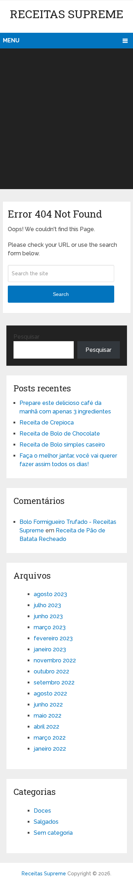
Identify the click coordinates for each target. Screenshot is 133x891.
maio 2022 (47, 715)
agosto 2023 (50, 594)
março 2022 (50, 737)
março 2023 (50, 627)
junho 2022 (48, 704)
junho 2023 (48, 616)
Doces (42, 810)
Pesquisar (26, 336)
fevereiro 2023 (53, 638)
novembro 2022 (55, 660)
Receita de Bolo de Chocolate (60, 433)
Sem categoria (53, 832)
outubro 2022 (51, 671)
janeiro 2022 (50, 748)
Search (61, 294)
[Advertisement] (66, 119)
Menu (11, 40)
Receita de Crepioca (47, 422)
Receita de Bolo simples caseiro (62, 444)
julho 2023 (47, 605)
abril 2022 (46, 726)
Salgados (46, 821)
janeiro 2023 (50, 649)
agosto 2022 (50, 693)
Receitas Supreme (66, 13)
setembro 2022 (54, 682)
